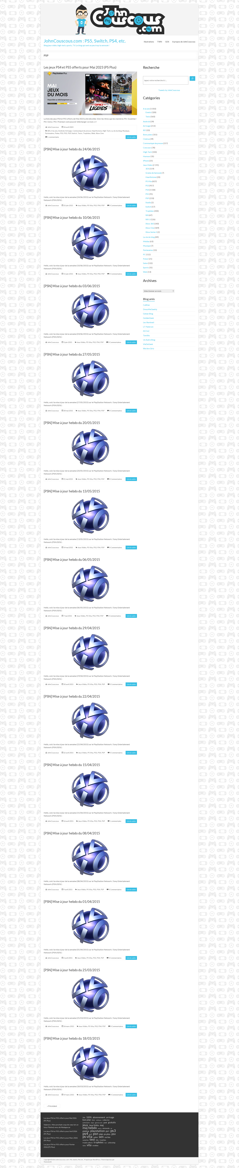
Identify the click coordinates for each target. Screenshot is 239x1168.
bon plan (87, 1120)
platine (86, 1131)
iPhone (146, 160)
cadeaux (98, 1120)
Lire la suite (131, 137)
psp (101, 1134)
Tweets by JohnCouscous (169, 90)
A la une (54, 131)
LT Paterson (148, 326)
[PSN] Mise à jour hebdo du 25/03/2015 (72, 970)
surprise (86, 1140)
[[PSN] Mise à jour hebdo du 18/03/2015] (90, 1044)
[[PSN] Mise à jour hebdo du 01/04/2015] (90, 907)
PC (144, 254)
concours (86, 1122)
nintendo (106, 1128)
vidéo (84, 1145)
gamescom (98, 1123)
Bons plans (147, 134)
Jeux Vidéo (82, 205)
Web (93, 133)
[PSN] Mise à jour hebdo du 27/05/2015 (72, 354)
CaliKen (146, 305)
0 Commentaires (115, 205)
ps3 (113, 1131)
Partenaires (49, 133)
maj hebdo (90, 1128)
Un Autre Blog (149, 340)
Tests (80, 133)
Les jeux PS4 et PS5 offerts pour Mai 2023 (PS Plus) (80, 67)
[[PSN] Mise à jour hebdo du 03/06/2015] (90, 291)
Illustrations (149, 41)
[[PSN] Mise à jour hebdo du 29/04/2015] (90, 633)
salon (95, 1137)
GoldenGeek (148, 318)
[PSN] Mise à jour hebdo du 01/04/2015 (72, 902)
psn (95, 1134)
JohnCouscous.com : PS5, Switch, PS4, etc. (85, 41)
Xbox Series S (151, 232)
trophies (103, 1140)
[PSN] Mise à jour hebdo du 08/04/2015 (72, 833)
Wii (147, 215)
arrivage (110, 1117)
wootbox (95, 1145)
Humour (146, 156)
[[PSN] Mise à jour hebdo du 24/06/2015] (90, 154)
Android (61, 131)
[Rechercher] (192, 78)
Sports (146, 267)
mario (99, 1128)
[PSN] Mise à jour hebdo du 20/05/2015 (72, 423)
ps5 (90, 1134)
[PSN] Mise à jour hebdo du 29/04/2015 (72, 628)
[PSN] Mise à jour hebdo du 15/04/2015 (72, 765)
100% (89, 1117)
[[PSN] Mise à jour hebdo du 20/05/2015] (90, 428)
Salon (145, 263)
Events (148, 112)
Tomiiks (146, 335)
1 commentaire (53, 137)
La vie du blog (116, 131)
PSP (69, 133)
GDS (167, 41)
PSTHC (146, 331)
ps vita (87, 1136)
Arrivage (68, 131)
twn (105, 1142)
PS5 (65, 133)
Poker (57, 133)
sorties (107, 1137)
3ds (84, 1117)
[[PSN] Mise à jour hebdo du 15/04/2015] (90, 770)
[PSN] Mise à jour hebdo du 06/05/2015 (72, 560)
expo (92, 1123)
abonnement (99, 1117)
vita (89, 1145)
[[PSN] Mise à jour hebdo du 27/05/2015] (90, 360)
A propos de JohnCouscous (183, 41)
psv (113, 1134)
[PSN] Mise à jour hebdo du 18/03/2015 (72, 1038)
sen (101, 1137)
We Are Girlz (148, 348)
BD (144, 130)
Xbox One (100, 133)
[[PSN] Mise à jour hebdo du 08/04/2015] (90, 838)
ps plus (107, 1134)
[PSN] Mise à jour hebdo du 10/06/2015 (72, 218)
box (93, 1120)
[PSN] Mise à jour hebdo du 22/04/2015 (72, 696)
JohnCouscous (53, 127)
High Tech (107, 131)
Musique (125, 131)
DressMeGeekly (150, 309)
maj (102, 1125)
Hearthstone (97, 131)
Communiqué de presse (82, 131)
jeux (85, 1125)
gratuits (112, 1122)
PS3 (61, 133)
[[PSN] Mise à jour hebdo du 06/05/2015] (90, 565)
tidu (97, 1140)
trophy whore (88, 1143)
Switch (74, 133)
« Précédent (52, 1106)
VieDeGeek (148, 344)
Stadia (148, 202)
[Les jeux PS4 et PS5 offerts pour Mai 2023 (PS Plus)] (90, 73)
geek (105, 1122)
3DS (49, 131)
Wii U (148, 219)
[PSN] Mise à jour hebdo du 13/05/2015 (72, 491)
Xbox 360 (150, 223)
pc (111, 1128)
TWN (159, 41)
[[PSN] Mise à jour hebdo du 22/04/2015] (90, 702)
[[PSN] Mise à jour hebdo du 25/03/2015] (90, 975)
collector (106, 1120)
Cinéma (146, 139)
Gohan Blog (148, 313)
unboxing (111, 1143)
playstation (97, 1131)
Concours (147, 147)
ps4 (85, 1133)
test (92, 1139)
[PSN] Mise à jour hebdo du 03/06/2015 (72, 286)
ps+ (107, 1131)
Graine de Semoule (153, 173)
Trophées (87, 133)
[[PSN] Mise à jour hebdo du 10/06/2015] (90, 223)
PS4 (99, 205)
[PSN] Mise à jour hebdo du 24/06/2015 (72, 149)
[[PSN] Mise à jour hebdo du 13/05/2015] (90, 496)
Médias (146, 241)
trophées (98, 1142)
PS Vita (90, 205)
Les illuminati (148, 322)
